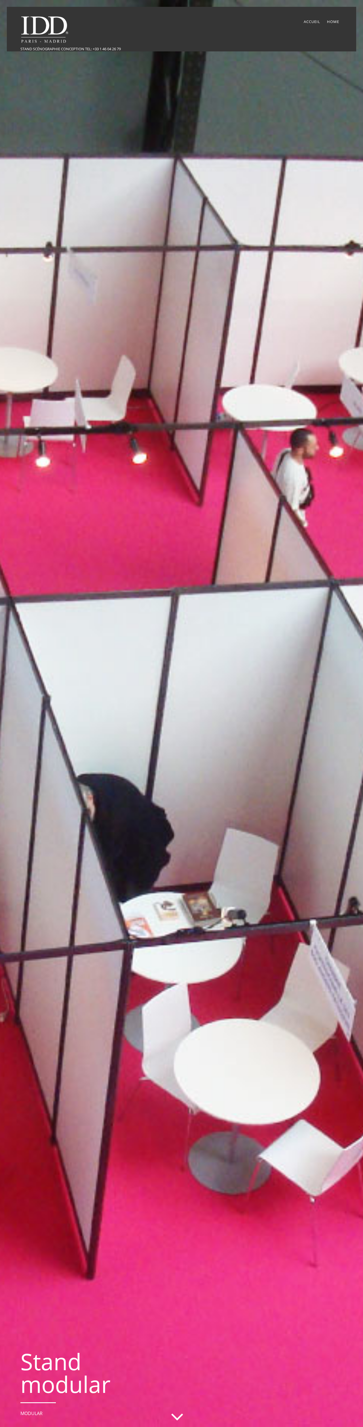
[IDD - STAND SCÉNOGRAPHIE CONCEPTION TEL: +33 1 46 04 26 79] (46, 42)
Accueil (312, 21)
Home (333, 21)
